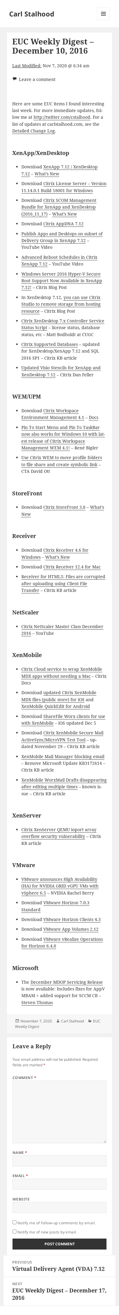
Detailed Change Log (33, 131)
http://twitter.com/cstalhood (62, 117)
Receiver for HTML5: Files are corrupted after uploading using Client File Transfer (63, 583)
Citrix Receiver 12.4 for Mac (72, 567)
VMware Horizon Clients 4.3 (72, 919)
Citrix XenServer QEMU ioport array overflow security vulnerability (58, 833)
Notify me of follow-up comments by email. (56, 1222)
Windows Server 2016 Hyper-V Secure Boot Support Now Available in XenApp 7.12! (61, 280)
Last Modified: (26, 66)
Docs (93, 417)
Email (20, 1175)
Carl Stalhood (31, 13)
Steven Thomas (37, 1002)
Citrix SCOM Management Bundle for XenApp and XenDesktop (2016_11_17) (58, 207)
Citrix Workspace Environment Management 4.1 (52, 414)
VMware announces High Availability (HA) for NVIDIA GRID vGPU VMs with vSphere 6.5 (60, 886)
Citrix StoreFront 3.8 (64, 507)
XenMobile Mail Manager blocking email (62, 756)
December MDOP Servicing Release (67, 982)
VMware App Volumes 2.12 (71, 929)
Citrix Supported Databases (49, 344)
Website (21, 1199)
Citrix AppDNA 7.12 (63, 224)
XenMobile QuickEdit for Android (55, 706)
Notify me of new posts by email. (47, 1232)
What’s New (46, 174)
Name (20, 1152)
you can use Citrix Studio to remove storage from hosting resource (61, 304)
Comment (24, 1077)
